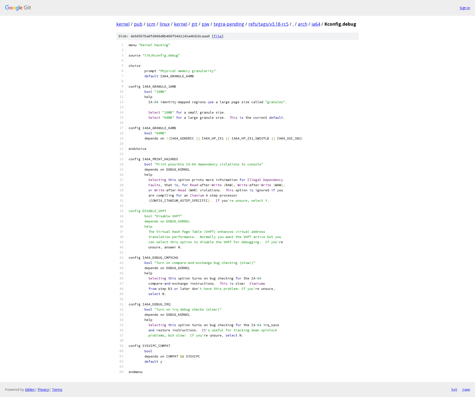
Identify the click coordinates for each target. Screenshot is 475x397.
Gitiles (30, 389)
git (194, 24)
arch (302, 24)
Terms (57, 389)
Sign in (465, 7)
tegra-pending (229, 24)
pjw (205, 24)
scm (151, 24)
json (466, 389)
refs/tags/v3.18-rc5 (268, 24)
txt (454, 389)
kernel (123, 24)
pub (138, 24)
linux (165, 24)
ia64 (315, 24)
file (218, 36)
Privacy (43, 389)
